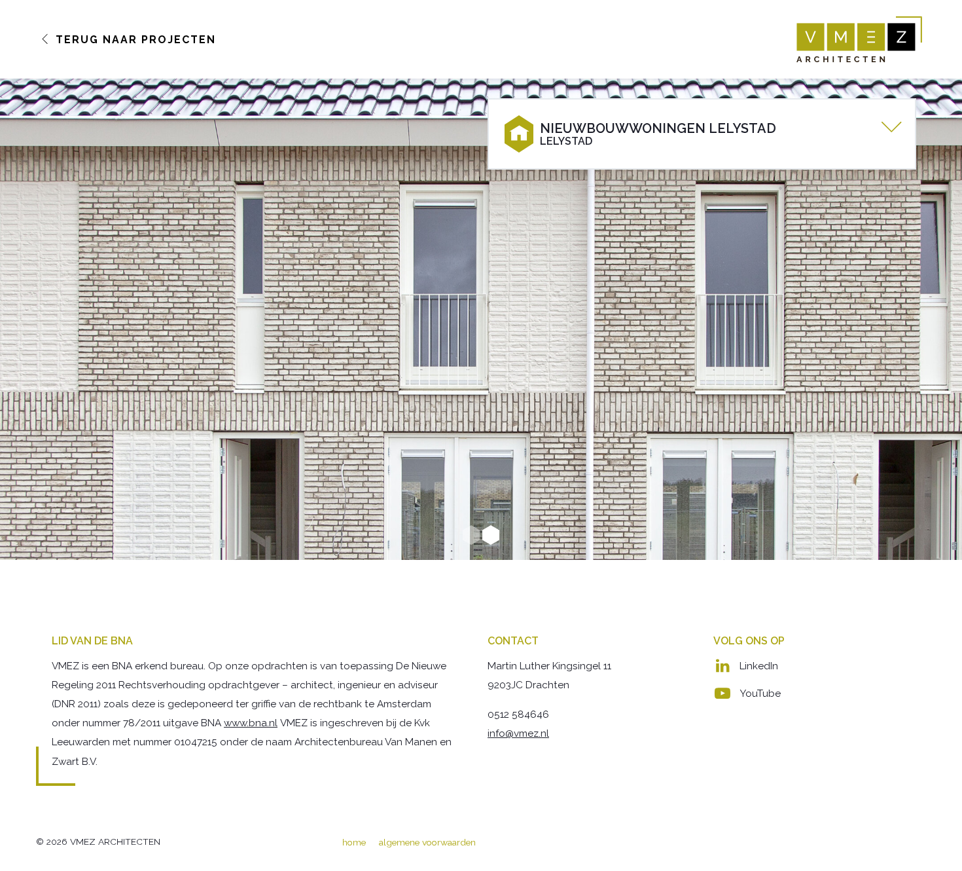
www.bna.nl (250, 723)
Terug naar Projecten (134, 39)
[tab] (702, 134)
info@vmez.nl (518, 733)
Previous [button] (33, 319)
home (354, 842)
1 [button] (471, 535)
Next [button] (929, 319)
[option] (481, 319)
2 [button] (491, 535)
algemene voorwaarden (427, 842)
